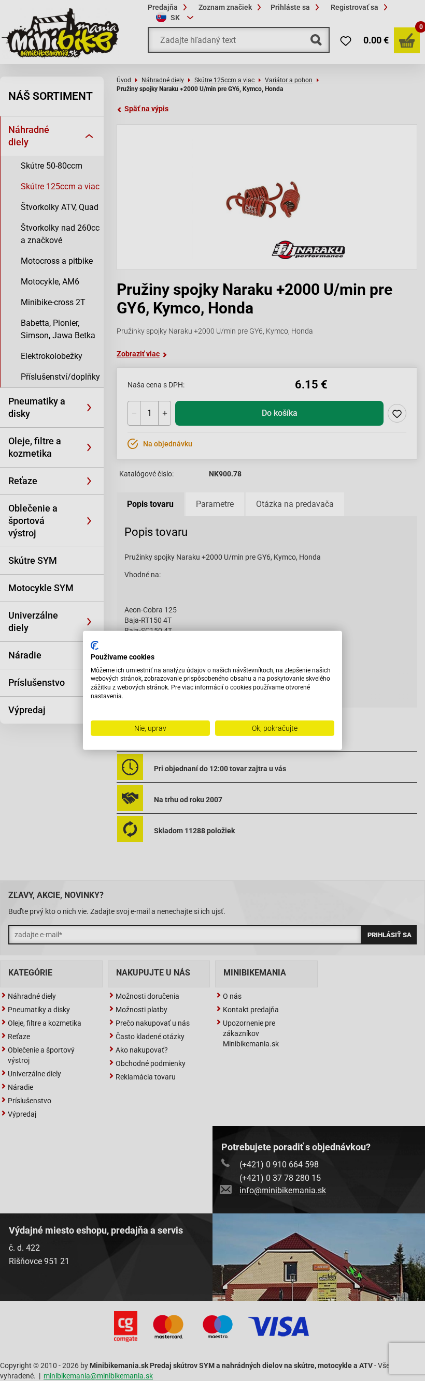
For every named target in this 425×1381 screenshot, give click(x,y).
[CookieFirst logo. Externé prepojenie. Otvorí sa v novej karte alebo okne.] (94, 645)
